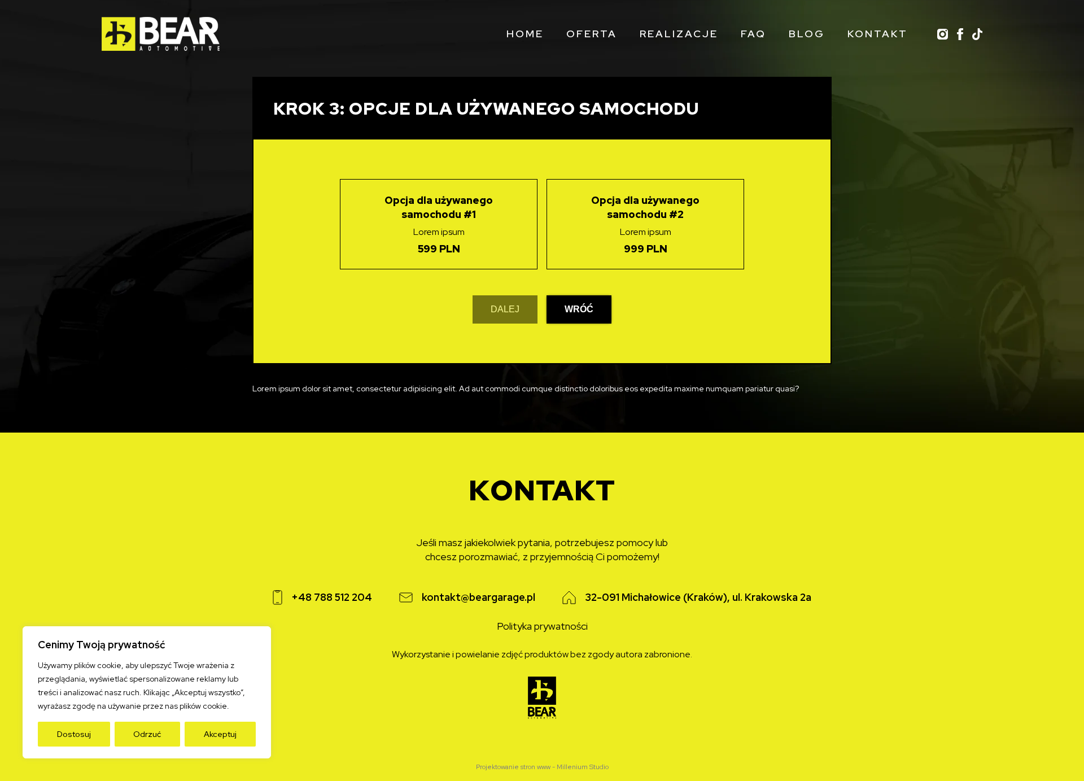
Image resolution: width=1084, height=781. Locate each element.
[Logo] (161, 34)
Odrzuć (147, 734)
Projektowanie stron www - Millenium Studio (542, 766)
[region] (147, 692)
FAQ (753, 33)
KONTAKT (877, 33)
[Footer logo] (542, 699)
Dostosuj (74, 734)
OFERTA (591, 33)
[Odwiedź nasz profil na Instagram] (942, 34)
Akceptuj (220, 734)
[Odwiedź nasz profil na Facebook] (960, 34)
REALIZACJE (679, 33)
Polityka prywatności (542, 626)
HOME (525, 33)
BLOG (807, 33)
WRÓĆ (579, 309)
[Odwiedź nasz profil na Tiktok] (977, 34)
